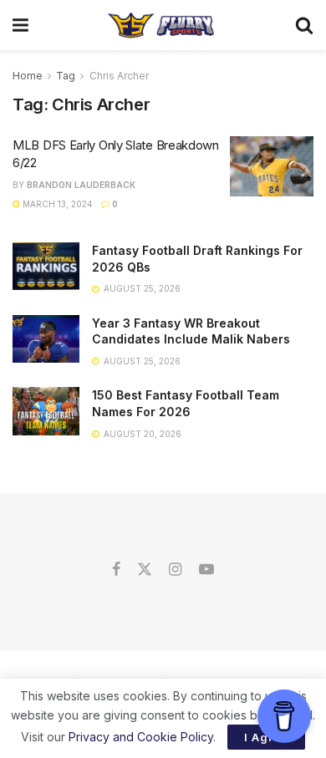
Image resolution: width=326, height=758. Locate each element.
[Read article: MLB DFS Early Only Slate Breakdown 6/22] (271, 166)
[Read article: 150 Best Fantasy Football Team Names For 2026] (46, 411)
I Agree (266, 737)
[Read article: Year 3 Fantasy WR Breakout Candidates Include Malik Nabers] (46, 339)
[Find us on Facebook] (116, 570)
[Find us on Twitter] (144, 570)
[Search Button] (304, 25)
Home (28, 75)
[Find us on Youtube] (206, 570)
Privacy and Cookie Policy (141, 737)
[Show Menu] (20, 25)
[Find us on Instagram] (175, 570)
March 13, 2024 (56, 204)
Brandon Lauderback (81, 185)
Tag (65, 75)
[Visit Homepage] (161, 25)
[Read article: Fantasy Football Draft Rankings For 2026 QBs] (46, 266)
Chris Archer (119, 75)
